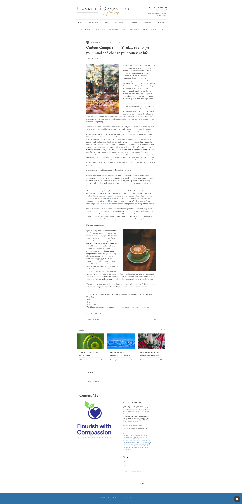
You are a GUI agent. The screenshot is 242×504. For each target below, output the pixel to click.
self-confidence (100, 29)
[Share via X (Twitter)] (91, 313)
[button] (163, 29)
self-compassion (113, 29)
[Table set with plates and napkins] (151, 341)
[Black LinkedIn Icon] (128, 457)
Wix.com (138, 498)
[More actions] (155, 42)
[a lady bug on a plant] (90, 341)
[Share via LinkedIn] (96, 313)
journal (145, 29)
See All (163, 330)
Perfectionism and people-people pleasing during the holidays (149, 354)
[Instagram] (124, 457)
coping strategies (134, 29)
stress (123, 29)
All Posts (79, 29)
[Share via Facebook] (87, 313)
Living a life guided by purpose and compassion (89, 354)
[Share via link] (101, 313)
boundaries (88, 29)
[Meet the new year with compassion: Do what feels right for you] (121, 341)
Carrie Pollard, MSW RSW (158, 8)
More (152, 29)
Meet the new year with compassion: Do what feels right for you (121, 354)
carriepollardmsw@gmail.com (132, 425)
